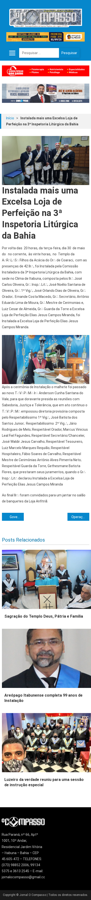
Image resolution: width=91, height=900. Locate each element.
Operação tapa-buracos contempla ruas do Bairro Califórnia (80, 517)
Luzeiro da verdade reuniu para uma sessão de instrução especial (44, 782)
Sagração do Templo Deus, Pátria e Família (43, 616)
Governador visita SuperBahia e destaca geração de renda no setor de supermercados (17, 517)
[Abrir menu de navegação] (12, 53)
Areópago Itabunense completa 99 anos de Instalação (43, 698)
